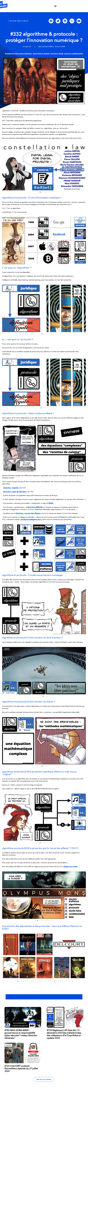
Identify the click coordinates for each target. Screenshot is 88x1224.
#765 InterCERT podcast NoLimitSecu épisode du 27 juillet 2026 (21, 1068)
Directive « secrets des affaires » (29, 513)
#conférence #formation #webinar (18, 54)
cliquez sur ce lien (70, 866)
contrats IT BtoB (56, 54)
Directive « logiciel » (11, 488)
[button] (55, 6)
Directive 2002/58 (34, 507)
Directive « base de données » (15, 492)
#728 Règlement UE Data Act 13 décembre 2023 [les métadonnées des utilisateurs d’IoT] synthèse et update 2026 (64, 1034)
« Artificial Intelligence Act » (31, 519)
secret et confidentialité (73, 54)
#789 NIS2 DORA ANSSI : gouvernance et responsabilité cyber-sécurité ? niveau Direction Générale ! (21, 1034)
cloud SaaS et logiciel (41, 54)
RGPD (51, 503)
